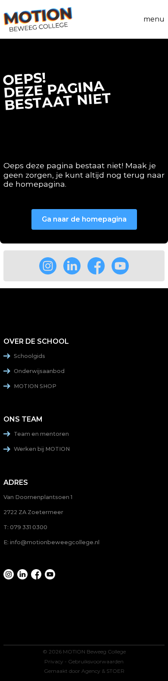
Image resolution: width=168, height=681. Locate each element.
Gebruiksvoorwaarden (96, 662)
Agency (90, 671)
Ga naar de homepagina (84, 219)
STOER (115, 671)
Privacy (53, 662)
